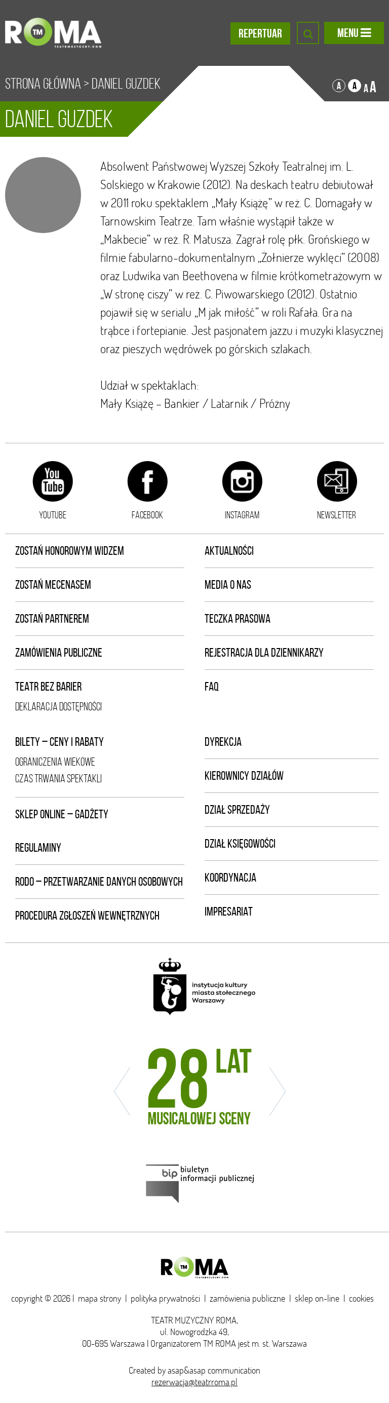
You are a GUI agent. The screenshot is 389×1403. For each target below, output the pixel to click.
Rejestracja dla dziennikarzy (264, 652)
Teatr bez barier (48, 686)
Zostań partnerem (52, 618)
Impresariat (229, 911)
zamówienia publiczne (247, 1298)
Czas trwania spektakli (58, 778)
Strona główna (43, 83)
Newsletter (336, 514)
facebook (147, 514)
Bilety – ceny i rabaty (59, 741)
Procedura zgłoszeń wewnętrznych (87, 915)
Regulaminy (38, 847)
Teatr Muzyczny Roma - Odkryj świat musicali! (53, 33)
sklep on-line (317, 1298)
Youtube (52, 514)
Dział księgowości (240, 843)
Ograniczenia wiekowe (55, 762)
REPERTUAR (260, 33)
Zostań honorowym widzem (69, 550)
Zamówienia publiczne (58, 652)
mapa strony (99, 1298)
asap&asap (187, 1370)
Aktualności (229, 550)
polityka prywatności (165, 1298)
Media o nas (228, 584)
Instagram (242, 514)
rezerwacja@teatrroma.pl (194, 1382)
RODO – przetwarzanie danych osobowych (99, 881)
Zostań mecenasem (53, 584)
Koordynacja (230, 877)
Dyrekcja (223, 741)
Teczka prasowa (237, 618)
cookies (361, 1298)
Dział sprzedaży (237, 809)
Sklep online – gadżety (61, 814)
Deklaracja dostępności (58, 706)
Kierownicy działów (244, 775)
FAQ (212, 686)
